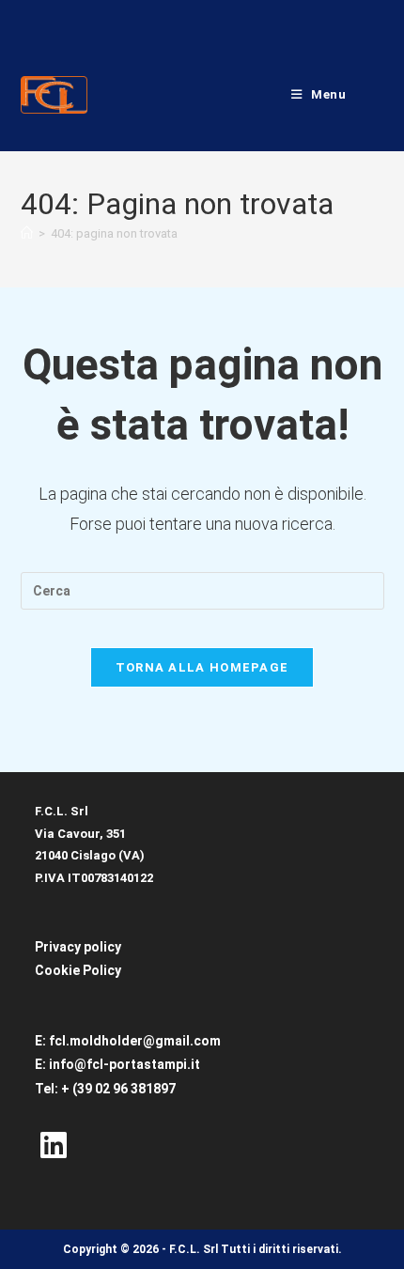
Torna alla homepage (202, 667)
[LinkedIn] (53, 1147)
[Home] (27, 233)
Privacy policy (78, 946)
